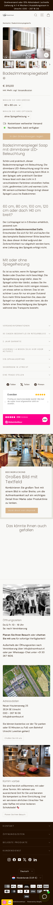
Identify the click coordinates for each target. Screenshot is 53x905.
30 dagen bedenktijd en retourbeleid (24, 333)
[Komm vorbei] (26, 761)
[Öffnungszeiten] (26, 600)
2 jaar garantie (12, 341)
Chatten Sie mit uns (13, 738)
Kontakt (8, 826)
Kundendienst (12, 850)
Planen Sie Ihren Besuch (15, 814)
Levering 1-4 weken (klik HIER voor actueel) (23, 350)
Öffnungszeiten (14, 834)
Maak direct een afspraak (21, 510)
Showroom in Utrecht (15, 367)
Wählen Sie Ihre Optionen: (18, 111)
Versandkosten (25, 90)
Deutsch (24, 871)
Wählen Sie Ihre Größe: (17, 100)
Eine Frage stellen (13, 375)
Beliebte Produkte (15, 842)
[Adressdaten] (26, 681)
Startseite (6, 23)
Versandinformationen (16, 325)
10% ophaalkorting (14, 359)
